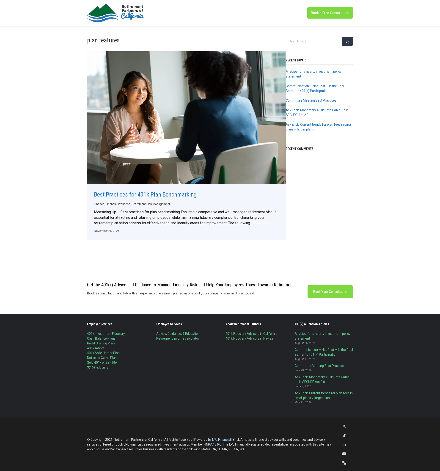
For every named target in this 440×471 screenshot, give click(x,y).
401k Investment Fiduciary (106, 333)
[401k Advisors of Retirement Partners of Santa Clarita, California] (115, 12)
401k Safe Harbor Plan (103, 353)
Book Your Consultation (330, 292)
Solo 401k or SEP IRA (102, 362)
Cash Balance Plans (101, 338)
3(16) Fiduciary (97, 367)
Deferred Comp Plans (102, 358)
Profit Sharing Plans (101, 343)
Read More (262, 223)
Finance (99, 204)
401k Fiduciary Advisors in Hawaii (249, 338)
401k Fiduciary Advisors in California (251, 333)
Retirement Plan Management (151, 204)
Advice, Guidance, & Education (178, 333)
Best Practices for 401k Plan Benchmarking (145, 194)
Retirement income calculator (177, 338)
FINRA (208, 444)
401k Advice (96, 348)
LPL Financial (221, 439)
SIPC (217, 444)
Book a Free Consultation (330, 13)
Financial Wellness (118, 204)
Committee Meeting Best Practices (311, 100)
